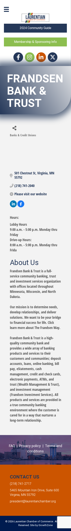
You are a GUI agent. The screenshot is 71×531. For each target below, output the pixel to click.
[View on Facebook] (20, 206)
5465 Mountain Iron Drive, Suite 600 (34, 490)
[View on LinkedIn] (13, 206)
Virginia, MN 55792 (23, 494)
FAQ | (14, 446)
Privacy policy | (32, 446)
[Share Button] (14, 127)
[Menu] (6, 9)
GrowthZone (45, 525)
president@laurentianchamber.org (33, 501)
